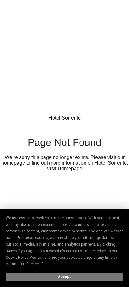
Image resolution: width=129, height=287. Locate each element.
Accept (64, 276)
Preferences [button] (31, 264)
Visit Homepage (64, 168)
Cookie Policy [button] (17, 257)
